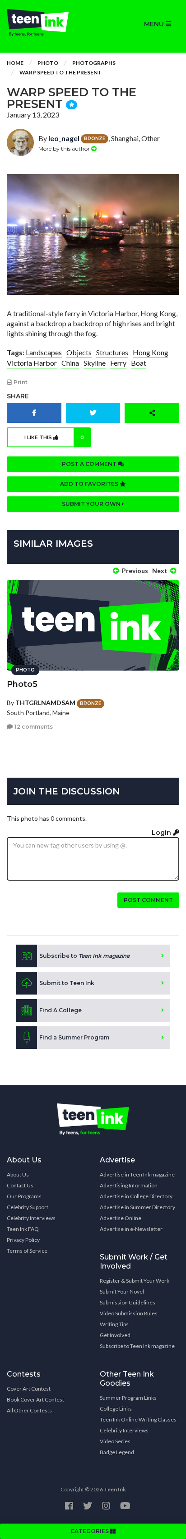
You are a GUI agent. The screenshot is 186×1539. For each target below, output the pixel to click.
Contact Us (20, 1185)
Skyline (95, 362)
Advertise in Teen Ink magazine (137, 1174)
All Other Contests (29, 1410)
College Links (116, 1408)
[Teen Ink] (46, 22)
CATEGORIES (90, 1531)
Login (162, 832)
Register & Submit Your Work (134, 1280)
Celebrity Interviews (31, 1218)
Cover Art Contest (29, 1388)
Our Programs (24, 1196)
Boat (138, 362)
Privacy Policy (23, 1239)
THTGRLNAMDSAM (45, 702)
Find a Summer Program (74, 1037)
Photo (47, 62)
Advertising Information (129, 1185)
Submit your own (92, 503)
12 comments (33, 726)
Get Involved (115, 1335)
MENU (155, 24)
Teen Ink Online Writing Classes (138, 1419)
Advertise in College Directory (136, 1196)
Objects (79, 352)
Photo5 (22, 684)
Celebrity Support (27, 1207)
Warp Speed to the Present (60, 72)
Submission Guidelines (127, 1302)
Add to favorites (90, 483)
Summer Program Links (128, 1397)
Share (18, 396)
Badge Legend (117, 1452)
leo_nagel (63, 138)
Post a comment (90, 464)
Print (20, 382)
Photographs (94, 62)
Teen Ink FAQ (23, 1228)
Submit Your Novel (122, 1291)
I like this (54, 437)
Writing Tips (114, 1324)
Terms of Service (27, 1250)
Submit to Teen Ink (66, 983)
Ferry (118, 362)
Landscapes (44, 352)
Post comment (148, 900)
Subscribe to (84, 955)
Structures (112, 352)
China (70, 362)
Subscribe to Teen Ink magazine (137, 1346)
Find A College (60, 1010)
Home (15, 62)
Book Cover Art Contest (35, 1399)
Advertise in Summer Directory (137, 1207)
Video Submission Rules (129, 1313)
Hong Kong (150, 352)
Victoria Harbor (32, 362)
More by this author (64, 148)
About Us (18, 1174)
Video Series (115, 1441)
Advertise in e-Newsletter (131, 1228)
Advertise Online (120, 1218)
